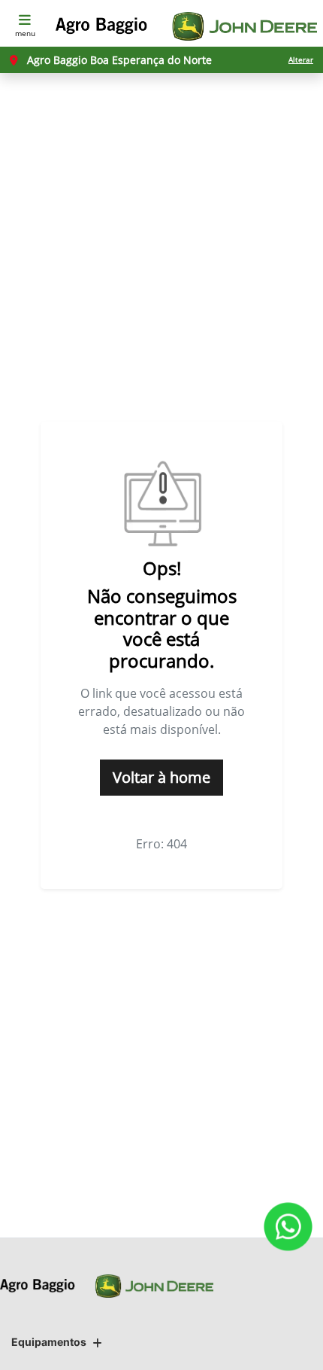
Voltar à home (161, 777)
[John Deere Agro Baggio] (186, 26)
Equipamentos (48, 1341)
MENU (25, 33)
